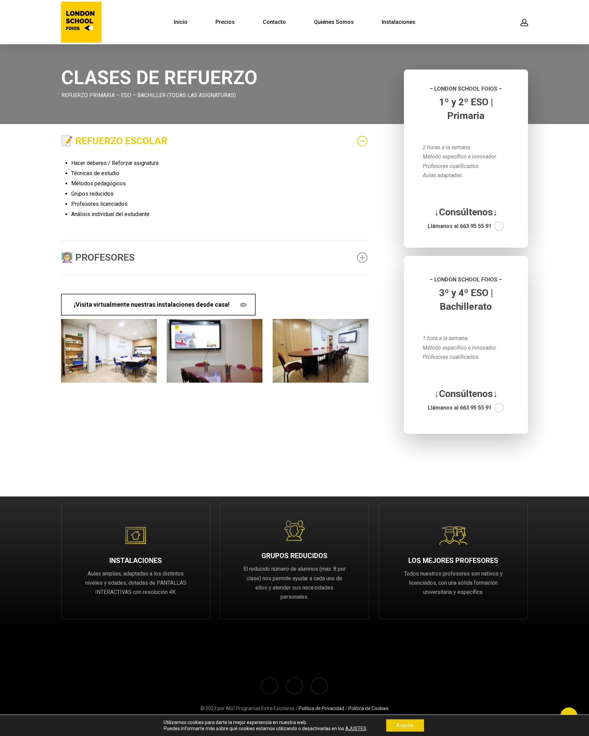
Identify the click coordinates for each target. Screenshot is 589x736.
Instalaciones (399, 22)
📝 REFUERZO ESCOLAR (114, 141)
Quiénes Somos (334, 22)
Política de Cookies (368, 708)
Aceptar (405, 725)
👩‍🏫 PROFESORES (98, 257)
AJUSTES (355, 728)
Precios (225, 22)
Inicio (180, 22)
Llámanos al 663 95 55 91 (460, 226)
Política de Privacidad (321, 708)
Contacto (274, 22)
